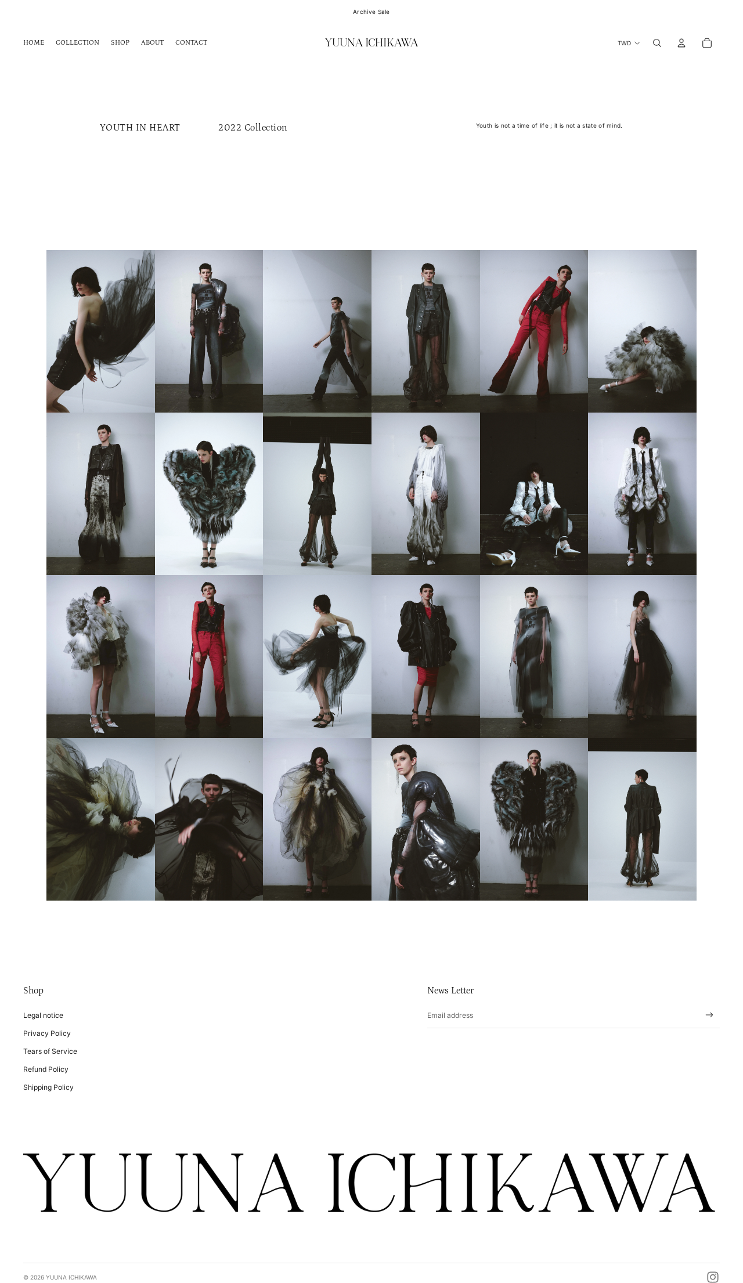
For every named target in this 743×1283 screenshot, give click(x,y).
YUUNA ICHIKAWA (71, 1277)
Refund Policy (45, 1069)
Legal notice (43, 1015)
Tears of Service (50, 1051)
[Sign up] (709, 1015)
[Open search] (657, 43)
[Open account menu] (681, 43)
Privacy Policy (47, 1033)
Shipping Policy (48, 1087)
